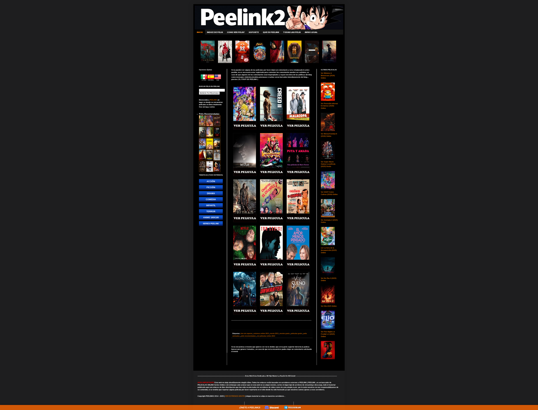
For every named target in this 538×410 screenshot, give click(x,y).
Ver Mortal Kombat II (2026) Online (329, 135)
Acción (211, 181)
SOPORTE (254, 32)
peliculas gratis (296, 333)
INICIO (200, 32)
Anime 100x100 (211, 217)
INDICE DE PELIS (215, 32)
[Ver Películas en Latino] (204, 80)
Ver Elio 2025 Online (329, 306)
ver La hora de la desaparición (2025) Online (329, 250)
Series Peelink (211, 223)
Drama (211, 193)
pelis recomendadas (248, 336)
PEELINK (213, 100)
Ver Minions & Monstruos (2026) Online (328, 75)
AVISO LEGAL (311, 32)
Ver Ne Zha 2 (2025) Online (328, 279)
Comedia (211, 199)
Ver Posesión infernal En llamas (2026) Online (329, 106)
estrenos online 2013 (261, 333)
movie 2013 (274, 333)
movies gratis (285, 333)
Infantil (211, 205)
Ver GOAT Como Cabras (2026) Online (329, 193)
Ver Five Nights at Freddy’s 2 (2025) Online (328, 334)
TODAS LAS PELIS (292, 32)
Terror (210, 211)
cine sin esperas (246, 333)
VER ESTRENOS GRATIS (235, 396)
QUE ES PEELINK (271, 32)
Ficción (211, 187)
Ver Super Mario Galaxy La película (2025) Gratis (328, 164)
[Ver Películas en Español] (211, 80)
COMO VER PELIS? (236, 32)
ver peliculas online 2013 (266, 336)
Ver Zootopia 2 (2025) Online (329, 221)
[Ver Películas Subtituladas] (217, 80)
